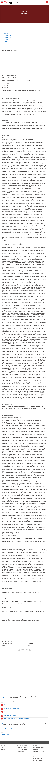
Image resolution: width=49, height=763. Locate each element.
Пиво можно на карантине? (10, 715)
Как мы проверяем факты (38, 747)
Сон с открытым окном (9, 711)
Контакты (3, 749)
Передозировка (7, 43)
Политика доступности (37, 758)
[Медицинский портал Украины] (8, 2)
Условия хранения (8, 47)
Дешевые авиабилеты (6, 734)
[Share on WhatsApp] (19, 650)
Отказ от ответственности (22, 753)
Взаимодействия (7, 41)
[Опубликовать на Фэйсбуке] (21, 650)
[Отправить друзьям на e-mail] (26, 650)
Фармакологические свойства (10, 28)
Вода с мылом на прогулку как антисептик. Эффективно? (16, 718)
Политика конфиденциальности (23, 747)
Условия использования (22, 749)
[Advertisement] (24, 61)
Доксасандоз (43, 656)
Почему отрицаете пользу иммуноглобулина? (14, 704)
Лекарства (24, 11)
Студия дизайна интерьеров (7, 723)
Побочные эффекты (8, 37)
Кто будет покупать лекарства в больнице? (13, 708)
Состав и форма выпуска (9, 26)
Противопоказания (8, 35)
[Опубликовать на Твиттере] (23, 650)
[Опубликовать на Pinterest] (28, 650)
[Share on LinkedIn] (30, 650)
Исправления (36, 753)
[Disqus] (24, 676)
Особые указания (7, 39)
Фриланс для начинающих (7, 728)
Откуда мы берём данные (38, 751)
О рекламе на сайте (37, 756)
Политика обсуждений (37, 760)
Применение (6, 33)
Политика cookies (20, 751)
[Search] (47, 2)
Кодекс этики (35, 749)
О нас (2, 747)
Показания (6, 31)
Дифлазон (5, 656)
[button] (17, 2)
